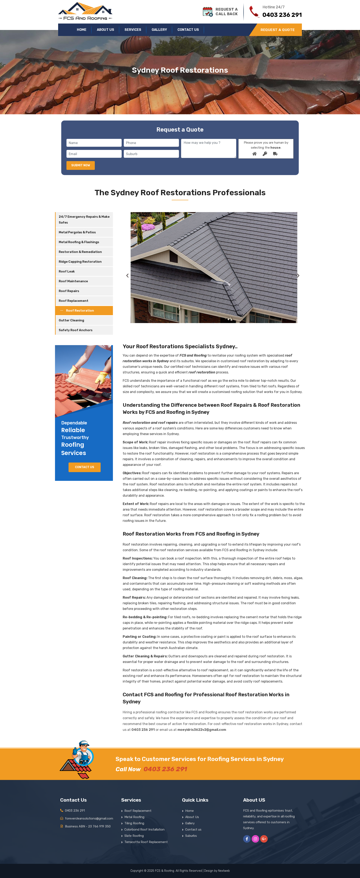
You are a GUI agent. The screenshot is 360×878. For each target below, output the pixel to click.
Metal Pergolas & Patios (77, 232)
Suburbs (191, 836)
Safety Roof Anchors (75, 330)
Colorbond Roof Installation (144, 829)
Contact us (188, 30)
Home (81, 30)
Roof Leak (67, 271)
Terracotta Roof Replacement (146, 842)
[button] (128, 275)
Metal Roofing (134, 817)
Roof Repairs (69, 291)
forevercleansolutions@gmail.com (89, 818)
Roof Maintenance (73, 281)
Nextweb (224, 871)
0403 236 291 (143, 730)
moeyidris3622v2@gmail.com (202, 730)
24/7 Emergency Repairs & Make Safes (84, 219)
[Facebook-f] (247, 839)
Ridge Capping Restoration (80, 262)
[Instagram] (255, 839)
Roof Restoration (80, 310)
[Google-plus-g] (264, 839)
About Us (192, 817)
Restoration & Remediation (80, 252)
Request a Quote (278, 30)
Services (133, 30)
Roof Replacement (73, 301)
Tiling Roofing (134, 823)
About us (105, 30)
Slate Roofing (134, 836)
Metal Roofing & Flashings (79, 242)
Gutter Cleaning (71, 320)
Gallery (159, 30)
